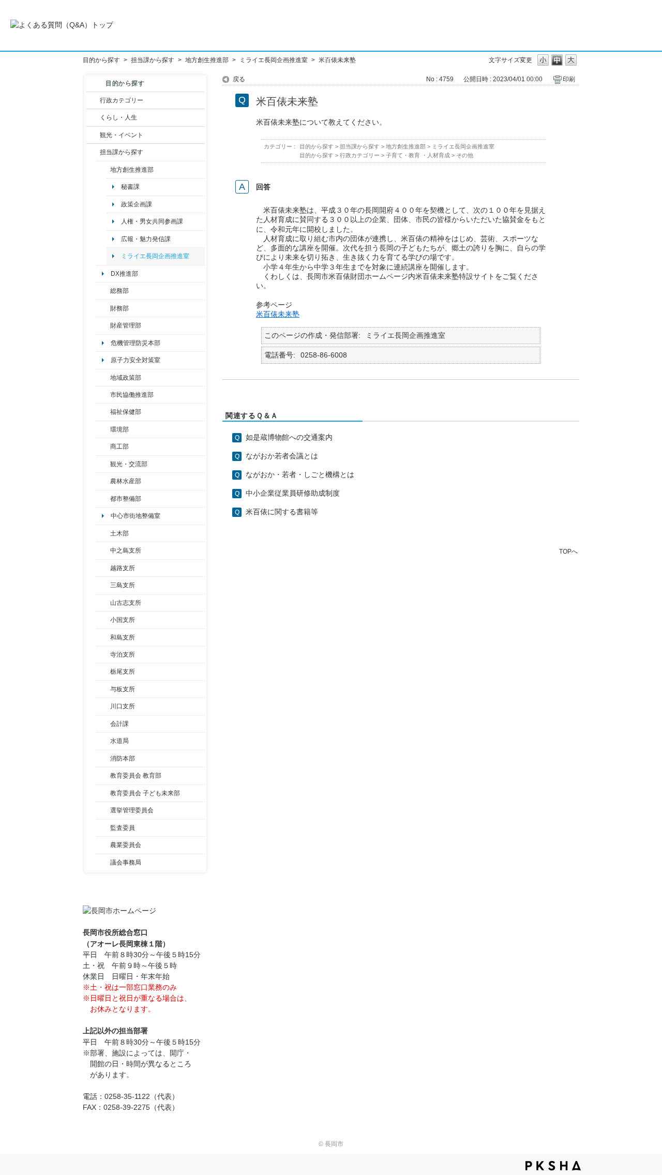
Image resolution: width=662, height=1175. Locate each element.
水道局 (119, 741)
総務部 (119, 290)
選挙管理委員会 (132, 810)
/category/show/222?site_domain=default (103, 845)
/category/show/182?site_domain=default (103, 498)
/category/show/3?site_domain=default (92, 100)
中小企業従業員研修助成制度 (293, 493)
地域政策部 (125, 377)
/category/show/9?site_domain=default (92, 152)
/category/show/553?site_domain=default (103, 325)
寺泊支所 (122, 654)
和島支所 (122, 637)
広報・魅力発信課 (146, 239)
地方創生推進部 (207, 60)
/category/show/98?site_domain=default (103, 602)
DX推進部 (124, 273)
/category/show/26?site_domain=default (103, 394)
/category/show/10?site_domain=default (103, 290)
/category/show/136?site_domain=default (103, 689)
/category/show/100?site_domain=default (103, 169)
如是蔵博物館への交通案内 (289, 437)
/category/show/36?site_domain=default (103, 446)
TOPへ (568, 551)
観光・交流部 (128, 464)
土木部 (119, 533)
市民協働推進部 (132, 394)
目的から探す (101, 60)
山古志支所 (125, 602)
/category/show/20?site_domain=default (103, 464)
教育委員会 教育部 (135, 775)
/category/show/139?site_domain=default (103, 637)
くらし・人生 (118, 117)
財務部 (119, 308)
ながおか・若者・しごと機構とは (300, 474)
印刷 (569, 79)
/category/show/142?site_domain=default (103, 568)
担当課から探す (152, 60)
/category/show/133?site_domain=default (103, 706)
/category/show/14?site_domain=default (103, 412)
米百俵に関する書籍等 (282, 512)
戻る (239, 79)
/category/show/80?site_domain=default (103, 671)
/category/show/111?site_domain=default (103, 810)
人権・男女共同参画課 (152, 221)
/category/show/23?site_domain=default (103, 429)
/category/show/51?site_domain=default (103, 793)
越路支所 (122, 568)
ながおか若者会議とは (282, 456)
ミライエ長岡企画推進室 (273, 60)
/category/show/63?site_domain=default (103, 654)
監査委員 (122, 827)
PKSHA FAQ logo (553, 1165)
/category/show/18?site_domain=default (92, 135)
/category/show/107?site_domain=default (103, 550)
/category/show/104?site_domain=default (103, 377)
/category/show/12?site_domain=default (92, 117)
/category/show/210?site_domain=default (103, 723)
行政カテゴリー (121, 100)
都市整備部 (125, 498)
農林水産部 (125, 481)
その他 (464, 155)
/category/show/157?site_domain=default (103, 862)
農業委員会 (125, 845)
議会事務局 (125, 862)
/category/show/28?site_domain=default (103, 533)
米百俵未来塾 (277, 314)
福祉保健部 (125, 411)
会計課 (119, 723)
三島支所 (122, 585)
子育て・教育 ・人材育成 (418, 155)
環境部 (119, 429)
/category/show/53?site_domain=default (103, 585)
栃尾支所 (122, 671)
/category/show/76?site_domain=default (103, 481)
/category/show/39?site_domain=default (103, 775)
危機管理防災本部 (135, 343)
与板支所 (122, 689)
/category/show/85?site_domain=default (103, 758)
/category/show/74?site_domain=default (103, 619)
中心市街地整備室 (135, 515)
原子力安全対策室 (135, 360)
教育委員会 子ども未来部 (145, 793)
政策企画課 (136, 204)
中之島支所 (125, 550)
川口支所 (122, 706)
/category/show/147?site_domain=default (103, 741)
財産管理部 (125, 325)
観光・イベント (121, 135)
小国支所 (122, 619)
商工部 (119, 446)
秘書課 (130, 186)
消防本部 (122, 758)
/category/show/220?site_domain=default (103, 827)
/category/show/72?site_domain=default (103, 308)
